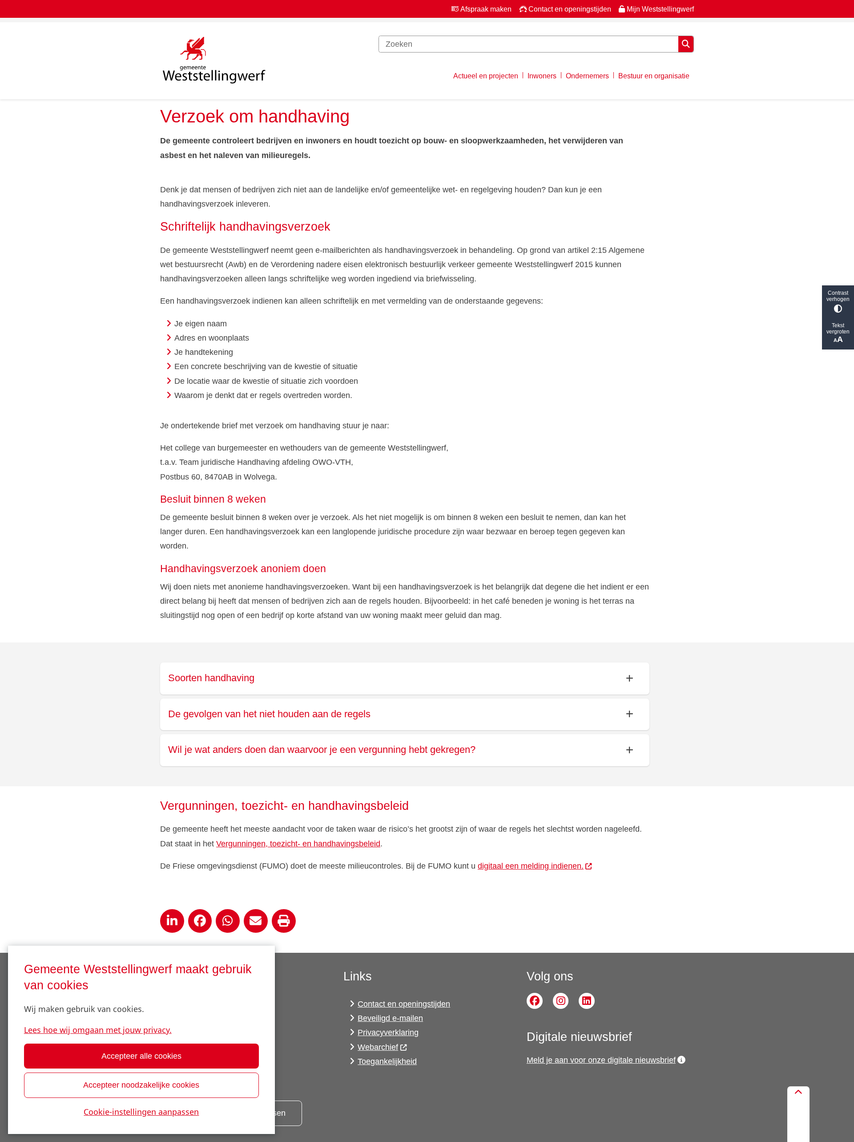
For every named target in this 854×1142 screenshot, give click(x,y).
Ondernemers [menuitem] (587, 76)
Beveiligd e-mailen (390, 1018)
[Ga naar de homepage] (213, 61)
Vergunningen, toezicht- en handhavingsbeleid (298, 843)
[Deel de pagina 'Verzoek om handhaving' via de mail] (256, 921)
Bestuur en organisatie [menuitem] (653, 76)
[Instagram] (561, 1001)
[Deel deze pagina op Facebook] (200, 921)
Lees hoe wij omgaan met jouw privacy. (98, 1029)
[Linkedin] (587, 1001)
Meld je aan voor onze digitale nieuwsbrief (601, 1060)
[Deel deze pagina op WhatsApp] (228, 921)
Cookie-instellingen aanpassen (141, 1111)
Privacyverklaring (388, 1032)
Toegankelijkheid (387, 1061)
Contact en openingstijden (404, 1004)
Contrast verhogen (838, 296)
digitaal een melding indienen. (531, 866)
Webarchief (378, 1047)
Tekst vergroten (838, 328)
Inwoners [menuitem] (542, 76)
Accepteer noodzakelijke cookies (141, 1085)
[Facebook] (535, 1001)
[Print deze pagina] (284, 921)
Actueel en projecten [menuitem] (485, 76)
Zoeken (685, 44)
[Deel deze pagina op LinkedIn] (172, 921)
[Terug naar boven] (798, 1114)
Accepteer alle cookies (141, 1056)
